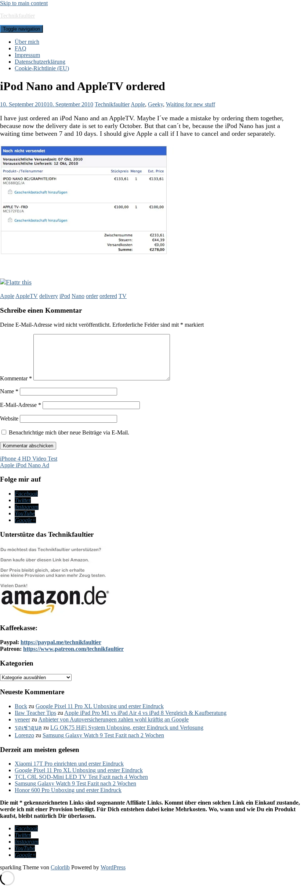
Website (9, 418)
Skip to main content (24, 3)
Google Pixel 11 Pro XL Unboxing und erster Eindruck (100, 706)
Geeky (155, 104)
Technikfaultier (17, 16)
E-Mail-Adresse (20, 405)
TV (123, 296)
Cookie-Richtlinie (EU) (42, 68)
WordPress (113, 867)
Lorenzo (24, 735)
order (92, 296)
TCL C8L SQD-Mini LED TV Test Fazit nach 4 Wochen (81, 777)
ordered (108, 296)
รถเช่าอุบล (28, 727)
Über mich (27, 42)
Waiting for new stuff (190, 104)
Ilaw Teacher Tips (35, 713)
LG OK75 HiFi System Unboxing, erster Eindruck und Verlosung (126, 727)
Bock (21, 706)
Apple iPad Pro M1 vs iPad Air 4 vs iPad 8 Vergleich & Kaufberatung (145, 713)
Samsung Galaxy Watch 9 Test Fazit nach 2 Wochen (103, 735)
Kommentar (16, 378)
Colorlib (60, 867)
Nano (78, 296)
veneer (22, 719)
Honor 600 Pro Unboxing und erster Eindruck (68, 790)
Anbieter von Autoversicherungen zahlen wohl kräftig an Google (113, 719)
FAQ (20, 48)
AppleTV (26, 296)
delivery (48, 296)
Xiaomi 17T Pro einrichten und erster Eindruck (69, 763)
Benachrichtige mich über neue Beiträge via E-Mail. (69, 432)
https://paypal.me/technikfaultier (61, 642)
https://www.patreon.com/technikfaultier (73, 649)
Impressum (27, 55)
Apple (138, 104)
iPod (64, 296)
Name (9, 391)
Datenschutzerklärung (40, 61)
